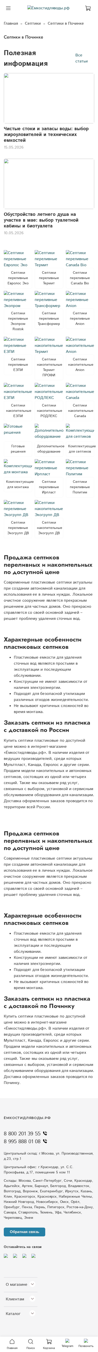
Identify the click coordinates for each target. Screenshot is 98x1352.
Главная (11, 23)
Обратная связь (24, 1232)
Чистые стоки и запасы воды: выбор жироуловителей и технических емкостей (46, 134)
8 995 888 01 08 (22, 1141)
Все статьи (81, 58)
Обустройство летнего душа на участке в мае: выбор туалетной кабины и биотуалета (41, 220)
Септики (33, 23)
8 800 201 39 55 (22, 1134)
